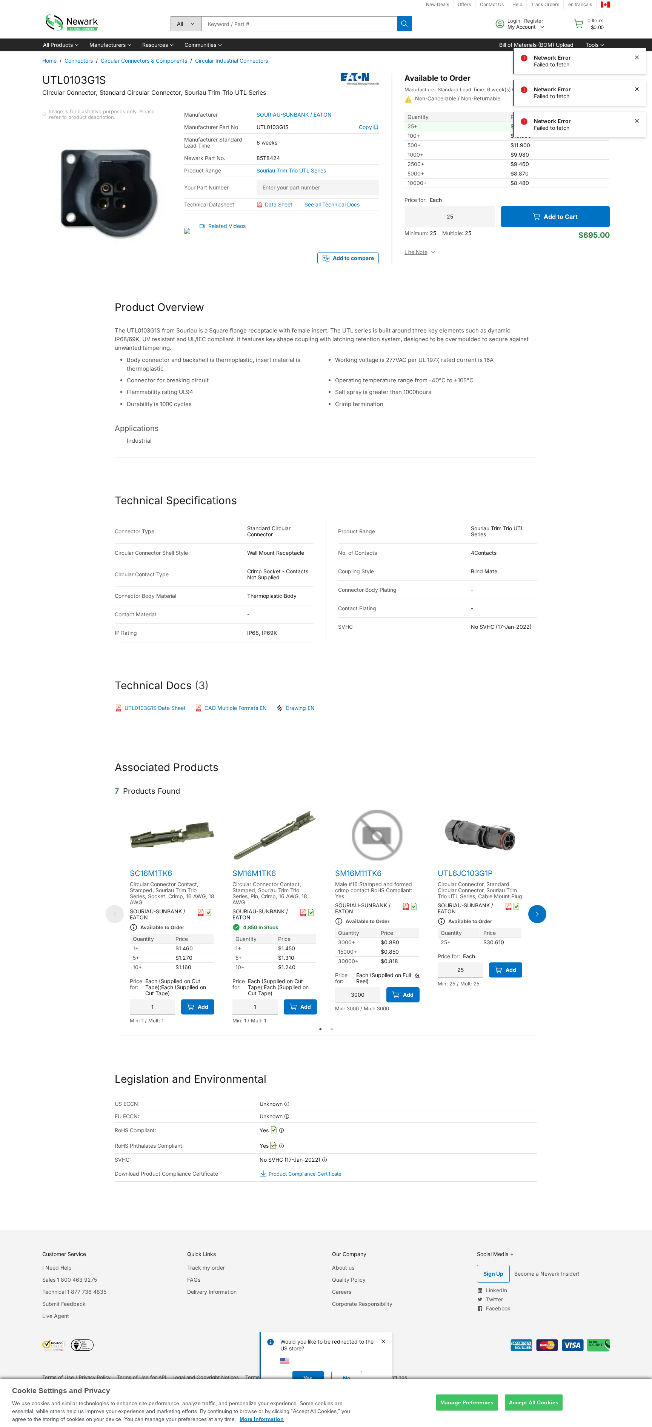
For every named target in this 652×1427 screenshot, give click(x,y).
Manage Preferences (467, 1402)
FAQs (193, 1279)
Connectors (79, 60)
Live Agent (55, 1316)
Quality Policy (349, 1279)
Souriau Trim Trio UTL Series (291, 171)
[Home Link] (71, 23)
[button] (60, 44)
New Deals (437, 4)
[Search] (404, 23)
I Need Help (57, 1267)
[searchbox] (299, 23)
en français (580, 4)
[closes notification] (637, 26)
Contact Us (492, 4)
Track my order (206, 1267)
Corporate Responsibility (362, 1304)
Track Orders (545, 4)
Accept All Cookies (534, 1402)
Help (517, 4)
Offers (464, 4)
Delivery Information (212, 1291)
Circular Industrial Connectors (231, 60)
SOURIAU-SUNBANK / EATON (294, 115)
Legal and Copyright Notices (205, 1377)
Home (49, 60)
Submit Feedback (64, 1304)
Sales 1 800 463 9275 (69, 1279)
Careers (341, 1291)
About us (343, 1267)
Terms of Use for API (141, 1377)
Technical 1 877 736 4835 (74, 1291)
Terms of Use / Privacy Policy (76, 1377)
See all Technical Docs (332, 204)
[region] (326, 1403)
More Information (262, 1419)
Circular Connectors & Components (144, 60)
